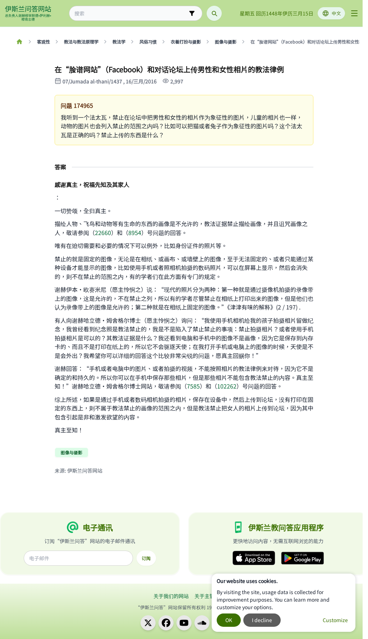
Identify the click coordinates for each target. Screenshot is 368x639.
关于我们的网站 (171, 595)
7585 (193, 386)
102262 (226, 386)
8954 (134, 232)
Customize (335, 620)
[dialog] (283, 603)
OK (228, 620)
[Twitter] (148, 622)
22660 (103, 232)
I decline (262, 620)
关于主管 (204, 595)
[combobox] (130, 13)
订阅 (146, 558)
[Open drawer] (354, 13)
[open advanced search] (192, 13)
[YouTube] (184, 622)
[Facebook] (166, 622)
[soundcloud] (202, 622)
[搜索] (214, 13)
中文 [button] (336, 13)
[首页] (19, 42)
